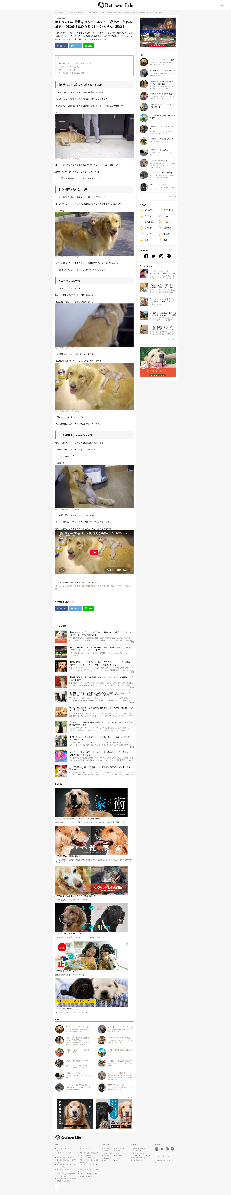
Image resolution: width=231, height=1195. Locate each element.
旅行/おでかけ (150, 222)
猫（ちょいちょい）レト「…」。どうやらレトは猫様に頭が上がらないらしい (162, 300)
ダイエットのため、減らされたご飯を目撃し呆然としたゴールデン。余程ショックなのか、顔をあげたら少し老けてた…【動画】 (162, 286)
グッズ (166, 234)
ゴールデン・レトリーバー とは (66, 1149)
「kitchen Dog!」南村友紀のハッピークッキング (67, 1175)
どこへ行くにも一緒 (67, 70)
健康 (146, 240)
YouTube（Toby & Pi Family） (70, 159)
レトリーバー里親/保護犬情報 (87, 1174)
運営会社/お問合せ (137, 1160)
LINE (90, 46)
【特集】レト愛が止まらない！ (88, 1157)
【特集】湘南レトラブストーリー (88, 1166)
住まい (166, 216)
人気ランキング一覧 (168, 340)
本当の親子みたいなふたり (70, 67)
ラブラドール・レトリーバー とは (87, 1149)
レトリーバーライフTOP (164, 1156)
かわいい (95, 12)
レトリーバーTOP (60, 12)
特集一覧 (129, 1098)
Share (62, 46)
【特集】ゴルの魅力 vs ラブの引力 (66, 1161)
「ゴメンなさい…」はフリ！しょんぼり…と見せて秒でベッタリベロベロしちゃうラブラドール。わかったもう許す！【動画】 (162, 272)
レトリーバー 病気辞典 (64, 1153)
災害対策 (148, 228)
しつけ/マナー (169, 222)
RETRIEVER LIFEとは (85, 1176)
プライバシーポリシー (138, 1153)
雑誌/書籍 (167, 228)
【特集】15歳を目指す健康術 (66, 1157)
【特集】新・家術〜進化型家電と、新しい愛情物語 (88, 1154)
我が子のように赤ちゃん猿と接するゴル (75, 63)
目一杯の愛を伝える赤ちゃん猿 (71, 73)
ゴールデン (80, 12)
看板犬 (166, 240)
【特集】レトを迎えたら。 (65, 1169)
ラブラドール (169, 210)
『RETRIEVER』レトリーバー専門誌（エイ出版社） (66, 1180)
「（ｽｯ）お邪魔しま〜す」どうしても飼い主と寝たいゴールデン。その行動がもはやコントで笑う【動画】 (162, 328)
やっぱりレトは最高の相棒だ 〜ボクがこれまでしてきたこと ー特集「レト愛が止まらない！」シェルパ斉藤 (163, 314)
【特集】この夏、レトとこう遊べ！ (88, 1170)
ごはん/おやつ (150, 234)
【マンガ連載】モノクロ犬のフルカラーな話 (67, 1166)
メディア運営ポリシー (138, 1151)
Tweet (76, 46)
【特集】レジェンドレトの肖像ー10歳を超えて (88, 1161)
